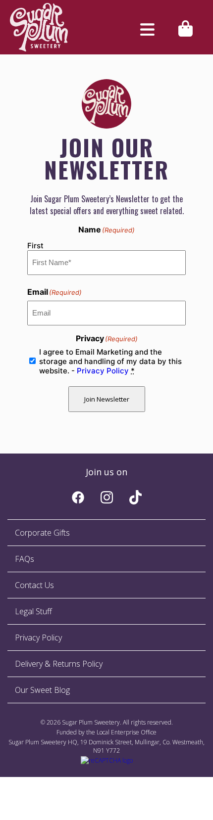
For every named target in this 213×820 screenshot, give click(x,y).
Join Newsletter (106, 399)
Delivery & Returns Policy (59, 663)
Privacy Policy (103, 370)
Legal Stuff (33, 611)
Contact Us (34, 585)
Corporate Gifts (42, 532)
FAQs (24, 558)
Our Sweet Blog (42, 689)
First (35, 245)
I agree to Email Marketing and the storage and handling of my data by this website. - (110, 361)
